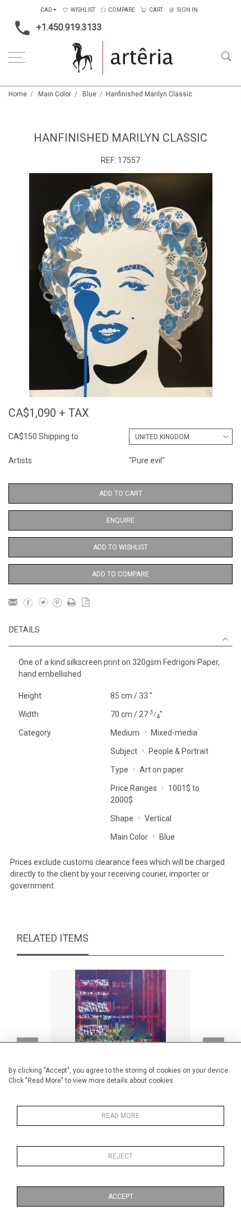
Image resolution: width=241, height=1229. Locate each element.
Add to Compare (120, 574)
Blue (89, 94)
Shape (121, 818)
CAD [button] (46, 10)
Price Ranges (133, 788)
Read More (120, 1116)
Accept (120, 1196)
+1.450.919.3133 (69, 27)
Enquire (120, 520)
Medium (125, 732)
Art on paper (162, 769)
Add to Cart (120, 493)
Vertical (158, 818)
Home (17, 94)
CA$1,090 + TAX (48, 412)
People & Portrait (178, 751)
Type (119, 769)
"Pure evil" (147, 460)
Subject (123, 751)
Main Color (54, 94)
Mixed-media (174, 732)
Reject (120, 1156)
